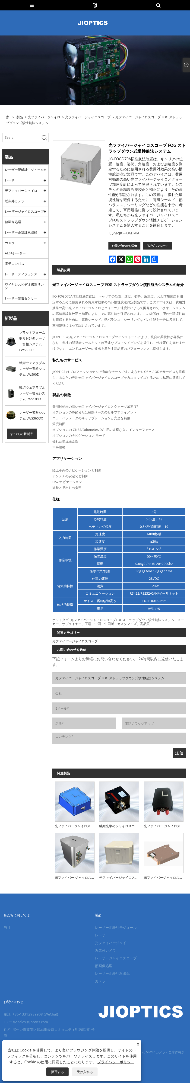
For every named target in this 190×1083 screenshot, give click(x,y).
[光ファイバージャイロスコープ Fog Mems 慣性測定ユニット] (163, 852)
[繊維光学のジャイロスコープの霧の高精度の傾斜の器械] (119, 800)
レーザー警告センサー (21, 298)
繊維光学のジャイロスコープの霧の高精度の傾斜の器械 (120, 826)
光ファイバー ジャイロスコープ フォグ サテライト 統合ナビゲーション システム (76, 877)
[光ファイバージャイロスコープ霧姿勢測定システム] (74, 800)
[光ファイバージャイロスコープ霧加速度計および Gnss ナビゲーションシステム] (119, 852)
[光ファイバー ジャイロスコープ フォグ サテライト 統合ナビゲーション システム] (74, 852)
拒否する (57, 1072)
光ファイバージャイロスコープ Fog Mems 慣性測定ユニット (165, 877)
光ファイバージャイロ (44, 117)
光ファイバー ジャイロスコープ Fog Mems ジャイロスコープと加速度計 (165, 826)
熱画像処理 (13, 222)
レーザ (10, 180)
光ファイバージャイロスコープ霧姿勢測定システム (76, 826)
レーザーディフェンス (21, 274)
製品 (19, 117)
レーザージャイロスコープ (24, 211)
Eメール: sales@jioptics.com (26, 1021)
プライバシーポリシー (115, 1061)
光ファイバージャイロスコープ (88, 117)
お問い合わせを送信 (124, 246)
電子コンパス (14, 263)
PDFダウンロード (157, 246)
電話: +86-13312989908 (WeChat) (31, 1014)
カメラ (10, 242)
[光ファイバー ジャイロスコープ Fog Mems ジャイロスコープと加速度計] (163, 800)
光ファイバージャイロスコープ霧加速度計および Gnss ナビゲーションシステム (120, 877)
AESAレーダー (15, 253)
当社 (7, 927)
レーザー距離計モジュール (24, 169)
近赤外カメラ (14, 201)
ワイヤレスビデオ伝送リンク (24, 286)
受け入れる (85, 1072)
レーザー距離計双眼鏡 (21, 232)
